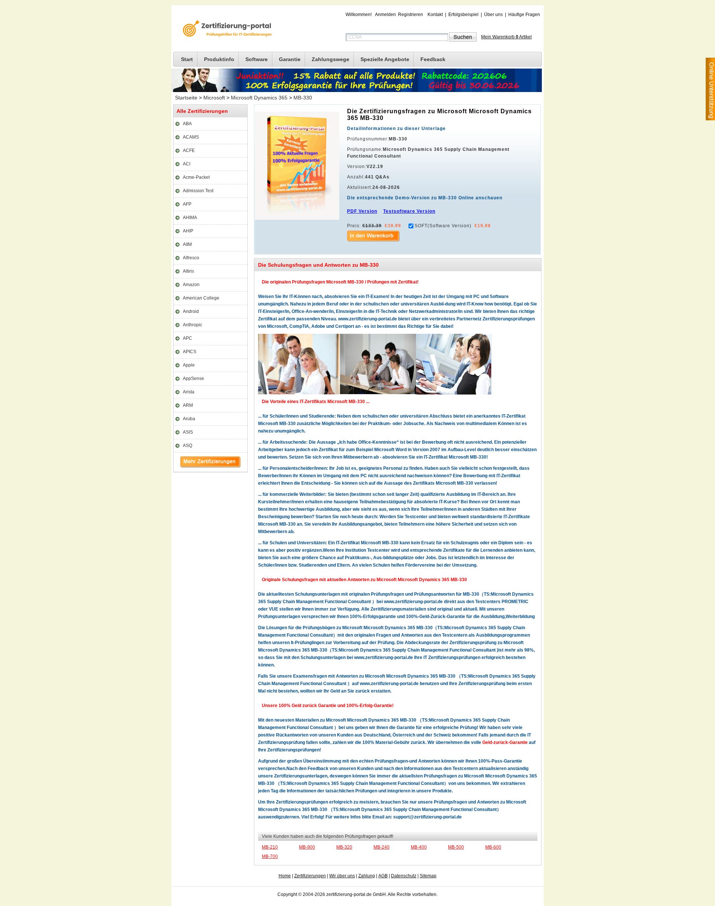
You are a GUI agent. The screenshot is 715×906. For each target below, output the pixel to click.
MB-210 (270, 847)
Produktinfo (219, 59)
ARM (188, 405)
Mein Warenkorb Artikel (506, 36)
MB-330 (302, 98)
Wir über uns (342, 875)
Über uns (493, 14)
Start (187, 59)
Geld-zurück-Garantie (505, 742)
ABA (187, 123)
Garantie (290, 59)
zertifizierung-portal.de (226, 29)
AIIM (187, 244)
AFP (187, 204)
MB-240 (382, 847)
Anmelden (385, 14)
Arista (188, 392)
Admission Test (198, 190)
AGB (383, 875)
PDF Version (362, 211)
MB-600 (493, 847)
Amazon (191, 284)
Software (256, 59)
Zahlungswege (330, 59)
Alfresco (191, 257)
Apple (189, 365)
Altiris (188, 271)
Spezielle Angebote (384, 59)
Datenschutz (403, 875)
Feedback (432, 59)
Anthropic (192, 324)
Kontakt (435, 14)
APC (187, 338)
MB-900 (307, 847)
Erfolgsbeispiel (463, 14)
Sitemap (428, 875)
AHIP (188, 231)
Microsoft (214, 98)
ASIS (188, 432)
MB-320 (344, 847)
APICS (189, 351)
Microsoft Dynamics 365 (259, 98)
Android (191, 311)
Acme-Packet (196, 177)
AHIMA (190, 217)
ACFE (189, 150)
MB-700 (270, 856)
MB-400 (419, 847)
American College (201, 298)
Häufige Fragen (524, 14)
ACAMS (191, 137)
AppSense (193, 378)
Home (285, 875)
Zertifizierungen (310, 875)
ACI (186, 164)
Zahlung (366, 875)
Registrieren (410, 14)
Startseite (186, 98)
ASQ (187, 445)
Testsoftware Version (409, 211)
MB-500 (456, 847)
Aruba (189, 418)
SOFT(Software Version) (442, 225)
